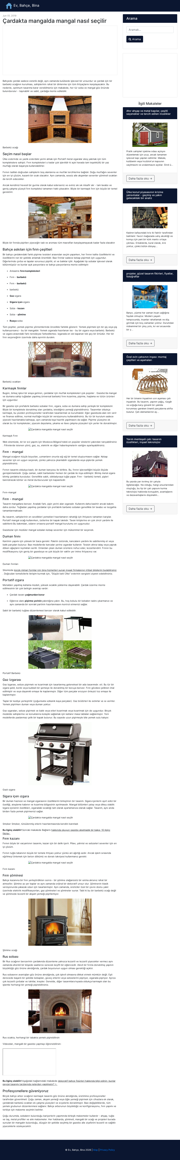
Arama (136, 39)
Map (95, 1149)
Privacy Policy (107, 1149)
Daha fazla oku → (140, 178)
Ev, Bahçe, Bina (25, 5)
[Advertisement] (60, 50)
